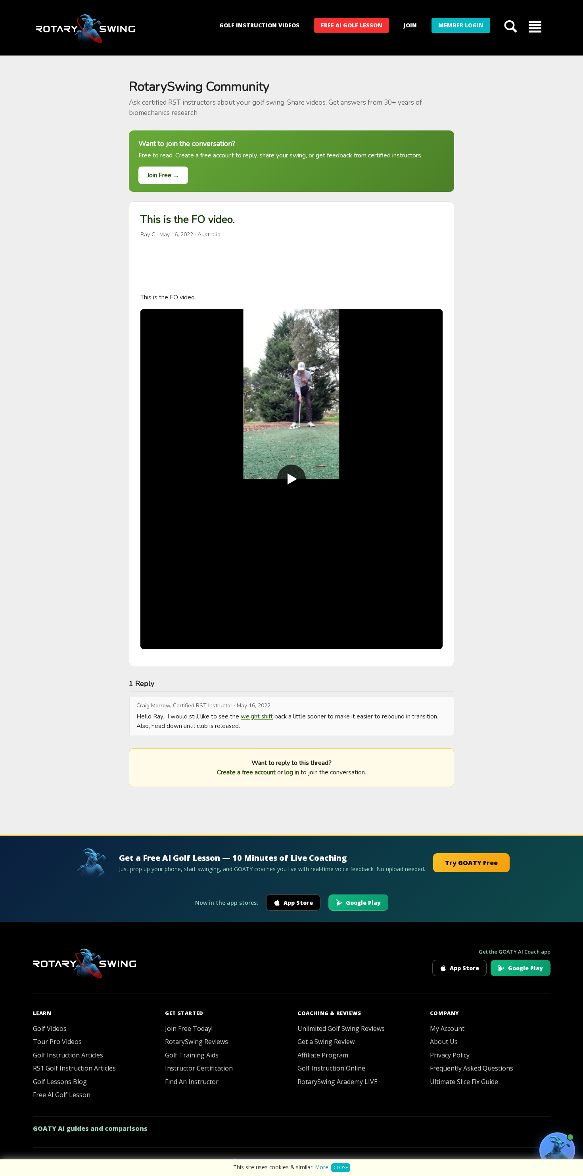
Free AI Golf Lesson (351, 25)
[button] (535, 26)
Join (410, 25)
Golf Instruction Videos (259, 25)
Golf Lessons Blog (60, 1081)
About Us (444, 1041)
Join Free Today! (189, 1028)
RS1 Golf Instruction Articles (74, 1068)
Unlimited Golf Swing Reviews (341, 1028)
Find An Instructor (192, 1081)
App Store (298, 902)
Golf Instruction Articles (68, 1055)
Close (341, 1167)
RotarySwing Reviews (196, 1041)
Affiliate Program (322, 1055)
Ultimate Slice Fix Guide (464, 1081)
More (321, 1167)
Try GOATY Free (471, 862)
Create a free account (246, 772)
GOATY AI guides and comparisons (90, 1128)
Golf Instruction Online (331, 1068)
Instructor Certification (199, 1068)
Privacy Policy (450, 1055)
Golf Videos (50, 1028)
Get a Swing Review (326, 1041)
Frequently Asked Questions (471, 1068)
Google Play (363, 902)
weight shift (257, 716)
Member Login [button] (460, 25)
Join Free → (163, 175)
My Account (447, 1028)
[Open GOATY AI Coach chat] (557, 1150)
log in (291, 772)
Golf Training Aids (192, 1055)
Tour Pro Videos (57, 1041)
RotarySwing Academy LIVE (337, 1081)
